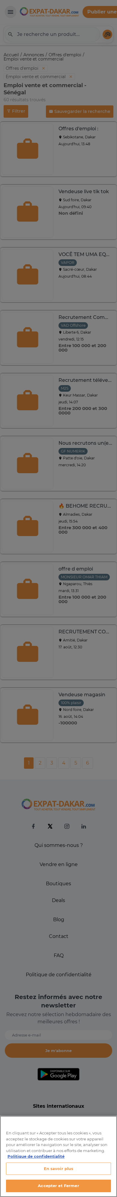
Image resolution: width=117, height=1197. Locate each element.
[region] (58, 1156)
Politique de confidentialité (36, 1156)
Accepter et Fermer (58, 1185)
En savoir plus (59, 1168)
